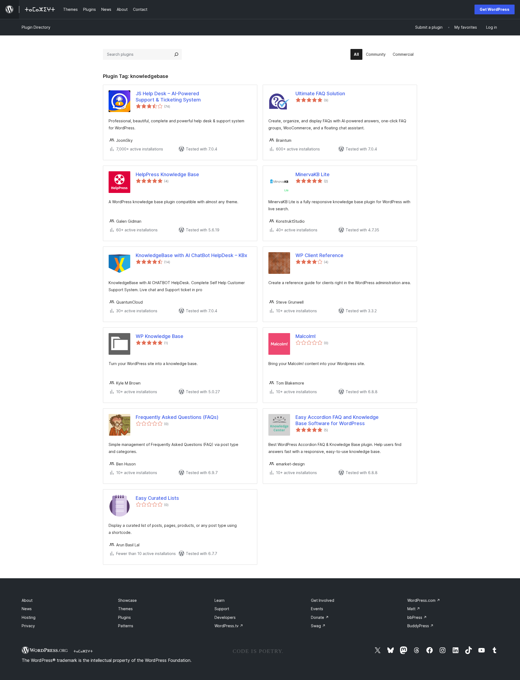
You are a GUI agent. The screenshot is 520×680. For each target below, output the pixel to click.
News (27, 608)
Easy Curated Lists (157, 498)
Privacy (28, 625)
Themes (125, 608)
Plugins (124, 617)
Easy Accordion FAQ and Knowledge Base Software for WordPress (337, 420)
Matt (413, 608)
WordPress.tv (228, 625)
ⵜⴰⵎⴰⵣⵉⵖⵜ (83, 651)
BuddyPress (420, 625)
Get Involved (322, 600)
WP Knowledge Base (159, 336)
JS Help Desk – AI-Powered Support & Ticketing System (168, 97)
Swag (318, 625)
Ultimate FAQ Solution (320, 93)
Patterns (125, 625)
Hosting (28, 617)
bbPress (417, 617)
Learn (219, 600)
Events (317, 608)
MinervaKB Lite (312, 174)
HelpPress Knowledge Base (167, 174)
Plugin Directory (36, 27)
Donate (320, 617)
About (27, 600)
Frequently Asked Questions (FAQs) (177, 417)
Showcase (127, 600)
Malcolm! (305, 336)
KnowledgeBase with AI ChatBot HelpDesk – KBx (191, 255)
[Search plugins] (176, 54)
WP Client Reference (319, 255)
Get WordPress (494, 9)
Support (221, 608)
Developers (225, 617)
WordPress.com (423, 600)
